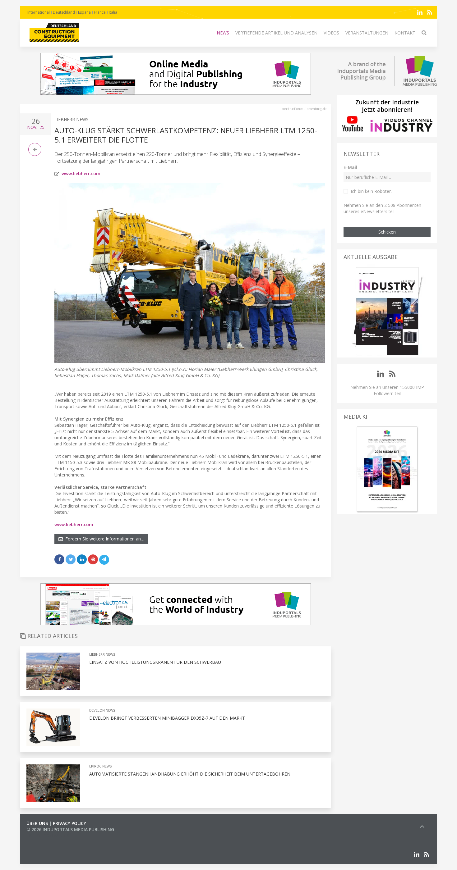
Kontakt (405, 33)
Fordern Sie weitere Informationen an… (103, 539)
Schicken (387, 232)
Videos (331, 33)
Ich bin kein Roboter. (371, 191)
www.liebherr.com (81, 173)
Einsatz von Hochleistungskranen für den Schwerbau (155, 662)
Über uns (37, 823)
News (223, 33)
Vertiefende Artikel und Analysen (276, 33)
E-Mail (350, 167)
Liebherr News (71, 119)
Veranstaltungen (366, 33)
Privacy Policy (69, 823)
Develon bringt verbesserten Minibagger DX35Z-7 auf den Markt (167, 718)
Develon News (102, 710)
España (84, 12)
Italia (113, 12)
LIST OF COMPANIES (47, 836)
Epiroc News (100, 766)
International (38, 12)
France (100, 12)
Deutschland (64, 12)
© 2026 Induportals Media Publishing (70, 829)
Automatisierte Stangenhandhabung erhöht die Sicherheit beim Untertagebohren (189, 774)
